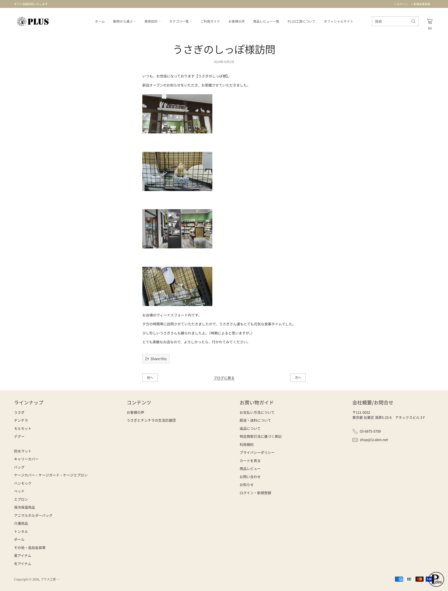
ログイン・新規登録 (255, 492)
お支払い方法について (257, 412)
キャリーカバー (26, 458)
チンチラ (21, 420)
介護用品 (21, 523)
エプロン (21, 499)
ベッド (19, 491)
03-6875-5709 (370, 431)
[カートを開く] (429, 21)
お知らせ (247, 484)
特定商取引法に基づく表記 (261, 436)
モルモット (23, 428)
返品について (250, 428)
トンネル (21, 531)
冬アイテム (22, 563)
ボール (19, 539)
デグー (19, 436)
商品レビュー (250, 468)
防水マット (23, 450)
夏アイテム (22, 555)
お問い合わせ (250, 476)
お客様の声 (135, 412)
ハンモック (23, 483)
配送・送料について (255, 420)
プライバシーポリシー (257, 452)
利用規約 (247, 444)
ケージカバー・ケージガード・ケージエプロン (51, 475)
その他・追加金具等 (30, 547)
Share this (158, 358)
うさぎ (19, 412)
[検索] (413, 21)
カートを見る (250, 460)
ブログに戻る (224, 377)
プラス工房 (48, 579)
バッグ (19, 467)
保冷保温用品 (24, 507)
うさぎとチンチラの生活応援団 (151, 420)
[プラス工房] (33, 21)
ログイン (402, 4)
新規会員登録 (421, 4)
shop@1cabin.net (374, 439)
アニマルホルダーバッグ (33, 515)
